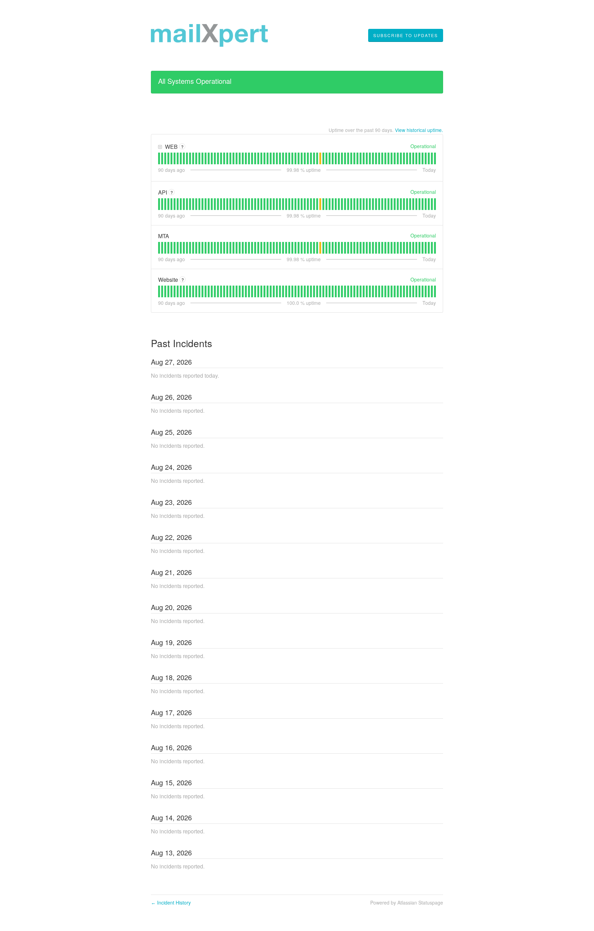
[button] (405, 35)
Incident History (171, 902)
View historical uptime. (419, 129)
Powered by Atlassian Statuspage (406, 902)
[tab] (159, 158)
